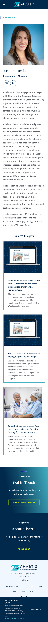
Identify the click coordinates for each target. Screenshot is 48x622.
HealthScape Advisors (14, 587)
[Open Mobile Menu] (4, 4)
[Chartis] (24, 4)
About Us (22, 549)
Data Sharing (24, 580)
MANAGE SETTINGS (14, 618)
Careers (24, 591)
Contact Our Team (22, 502)
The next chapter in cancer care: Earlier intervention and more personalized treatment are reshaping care (24, 285)
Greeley (40, 587)
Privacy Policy (24, 577)
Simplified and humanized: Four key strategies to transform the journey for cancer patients (23, 429)
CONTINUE (34, 609)
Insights (32, 591)
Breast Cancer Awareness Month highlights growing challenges (24, 355)
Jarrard (30, 587)
